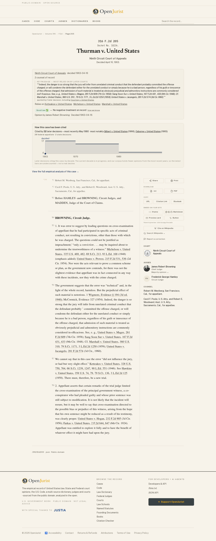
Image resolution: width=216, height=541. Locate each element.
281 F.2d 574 (75, 351)
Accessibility (53, 533)
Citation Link (161, 201)
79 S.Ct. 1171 (69, 346)
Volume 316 (50, 34)
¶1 (53, 180)
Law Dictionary (104, 492)
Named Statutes (105, 508)
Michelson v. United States (86, 104)
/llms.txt (152, 488)
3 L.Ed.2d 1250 (88, 346)
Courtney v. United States (82, 100)
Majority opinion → (160, 272)
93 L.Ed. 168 (109, 254)
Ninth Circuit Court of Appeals (108, 58)
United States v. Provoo (90, 258)
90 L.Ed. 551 (99, 368)
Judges (63, 21)
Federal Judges (104, 496)
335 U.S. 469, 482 (74, 254)
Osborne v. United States (148, 131)
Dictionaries (80, 21)
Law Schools (103, 504)
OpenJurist (37, 34)
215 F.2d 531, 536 (115, 258)
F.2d (60, 34)
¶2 (53, 187)
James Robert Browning (163, 266)
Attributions (107, 533)
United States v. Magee (111, 332)
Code (37, 21)
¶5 (53, 225)
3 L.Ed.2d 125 (119, 373)
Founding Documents (107, 512)
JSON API (153, 492)
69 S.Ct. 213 (93, 254)
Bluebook (177, 201)
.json (47, 452)
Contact (69, 533)
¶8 (53, 385)
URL (148, 201)
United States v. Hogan (91, 418)
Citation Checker (105, 521)
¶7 (53, 358)
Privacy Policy (141, 533)
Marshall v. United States (114, 104)
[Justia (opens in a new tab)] (60, 510)
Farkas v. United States (76, 423)
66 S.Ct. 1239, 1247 (78, 368)
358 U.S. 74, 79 (84, 373)
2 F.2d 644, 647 (100, 423)
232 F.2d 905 (113, 418)
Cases (26, 21)
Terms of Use (123, 533)
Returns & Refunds (87, 533)
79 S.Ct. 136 (102, 373)
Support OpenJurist (171, 501)
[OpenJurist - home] (108, 11)
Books (97, 21)
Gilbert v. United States (116, 131)
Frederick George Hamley (164, 277)
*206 (45, 179)
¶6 (53, 285)
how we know (94, 110)
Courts (49, 21)
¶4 (53, 217)
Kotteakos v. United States (58, 104)
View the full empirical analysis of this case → (55, 171)
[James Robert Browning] (147, 268)
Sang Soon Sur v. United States (103, 337)
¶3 (53, 197)
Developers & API (157, 484)
